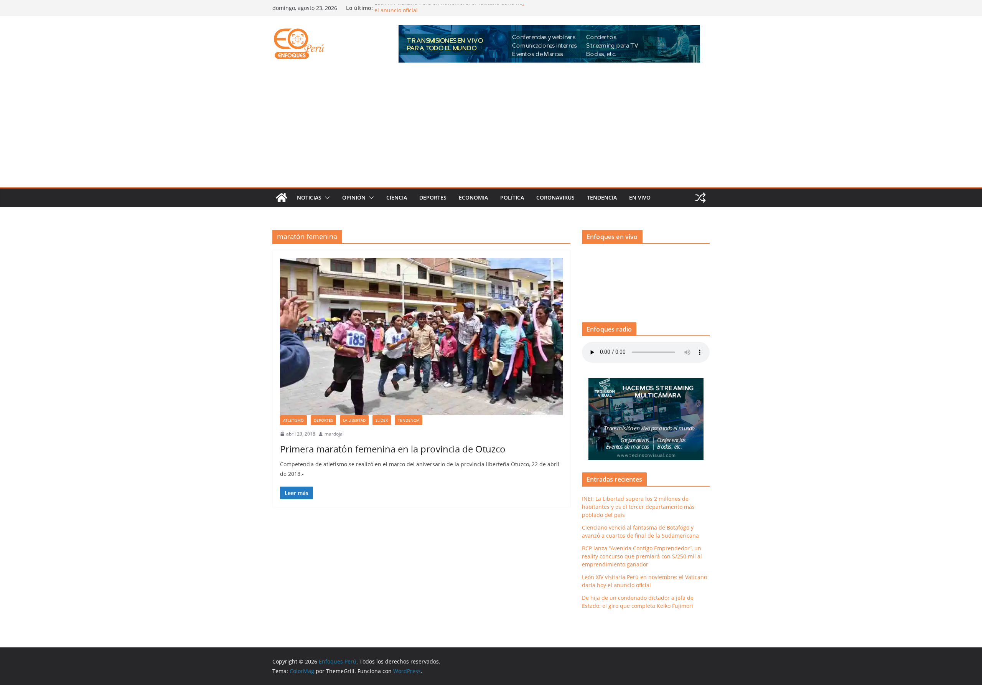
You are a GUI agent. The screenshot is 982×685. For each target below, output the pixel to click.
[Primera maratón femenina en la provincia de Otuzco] (421, 336)
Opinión (354, 197)
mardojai (334, 434)
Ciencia (396, 197)
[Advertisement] (491, 129)
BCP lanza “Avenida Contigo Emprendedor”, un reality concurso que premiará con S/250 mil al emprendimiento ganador (642, 556)
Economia (473, 197)
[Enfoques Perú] (281, 197)
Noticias (309, 197)
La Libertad (354, 420)
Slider (382, 420)
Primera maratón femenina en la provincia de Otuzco (393, 448)
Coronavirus (555, 197)
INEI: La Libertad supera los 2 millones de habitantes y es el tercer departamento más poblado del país (638, 506)
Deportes (433, 197)
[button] (325, 197)
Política (512, 197)
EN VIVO (640, 197)
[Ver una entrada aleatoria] (700, 197)
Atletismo (293, 420)
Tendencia (602, 197)
